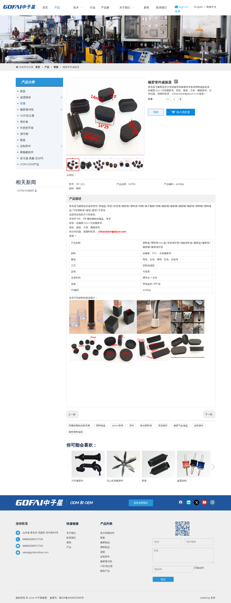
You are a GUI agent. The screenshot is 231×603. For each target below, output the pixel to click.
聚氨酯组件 (27, 152)
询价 (156, 112)
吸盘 (23, 140)
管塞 (23, 103)
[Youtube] (204, 502)
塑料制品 (105, 547)
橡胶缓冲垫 (27, 109)
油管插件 (198, 425)
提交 (163, 579)
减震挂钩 (182, 480)
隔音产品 (105, 571)
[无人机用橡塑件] (123, 464)
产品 (68, 547)
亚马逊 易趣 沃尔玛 (31, 158)
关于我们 (71, 533)
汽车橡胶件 (77, 480)
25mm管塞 (117, 425)
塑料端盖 (101, 425)
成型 (102, 552)
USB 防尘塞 (27, 115)
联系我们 (71, 537)
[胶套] (158, 464)
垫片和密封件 (107, 533)
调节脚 (24, 134)
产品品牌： (122, 184)
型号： (72, 184)
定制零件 (25, 146)
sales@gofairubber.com (35, 552)
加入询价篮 (183, 112)
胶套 (23, 91)
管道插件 (163, 425)
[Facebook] (180, 502)
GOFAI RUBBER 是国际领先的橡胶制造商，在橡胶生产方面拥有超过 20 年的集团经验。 (27, 190)
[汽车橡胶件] (88, 464)
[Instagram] (212, 502)
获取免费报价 (141, 502)
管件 (131, 425)
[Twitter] (196, 502)
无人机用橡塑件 (115, 480)
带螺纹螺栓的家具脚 (79, 425)
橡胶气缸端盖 (181, 425)
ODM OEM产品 (29, 164)
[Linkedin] (188, 502)
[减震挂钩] (194, 464)
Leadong (205, 597)
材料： (72, 188)
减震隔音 (25, 97)
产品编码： (170, 184)
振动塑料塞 (146, 425)
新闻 (68, 542)
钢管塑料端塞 (76, 432)
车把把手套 (27, 127)
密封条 (24, 121)
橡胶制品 (105, 542)
